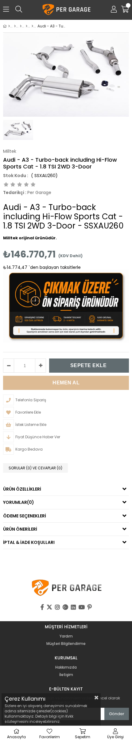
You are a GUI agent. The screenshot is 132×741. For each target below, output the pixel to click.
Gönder (116, 714)
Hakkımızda (66, 667)
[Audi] (26, 26)
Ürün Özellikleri (22, 489)
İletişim (66, 675)
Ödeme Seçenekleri (24, 516)
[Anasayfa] (9, 26)
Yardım (66, 636)
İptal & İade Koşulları (29, 542)
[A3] (32, 26)
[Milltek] (20, 26)
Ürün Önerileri (20, 529)
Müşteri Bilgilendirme (66, 644)
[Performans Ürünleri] (15, 26)
